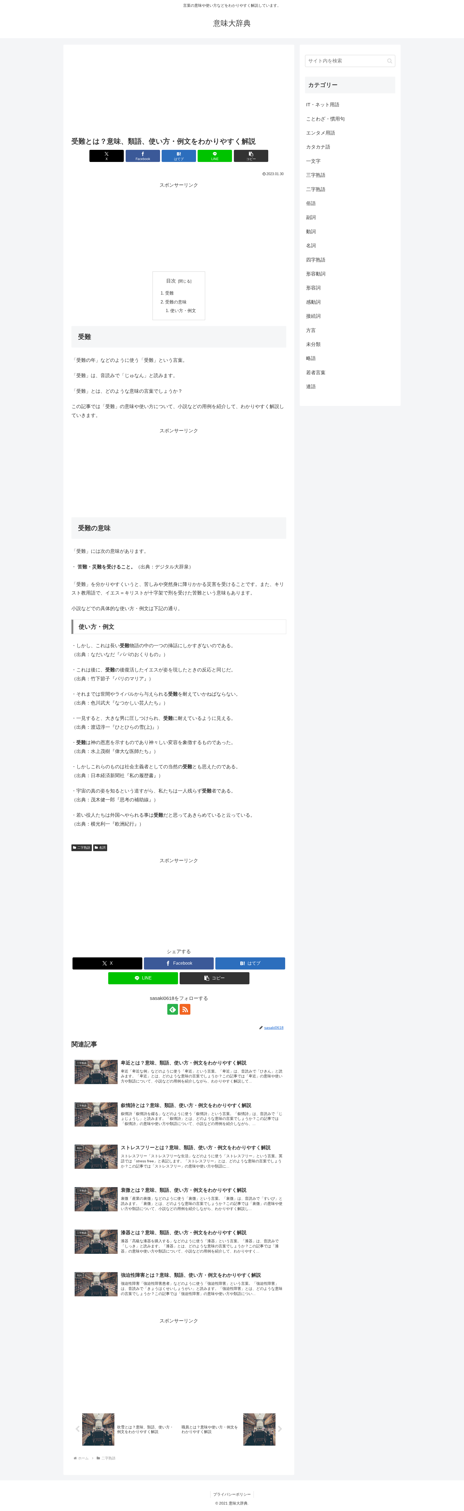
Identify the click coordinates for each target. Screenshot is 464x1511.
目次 (171, 281)
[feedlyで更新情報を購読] (172, 1009)
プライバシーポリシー (232, 1494)
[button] (251, 156)
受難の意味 (176, 301)
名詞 (102, 848)
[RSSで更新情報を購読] (185, 1009)
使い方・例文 (183, 310)
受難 (169, 293)
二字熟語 (83, 848)
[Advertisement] (178, 92)
